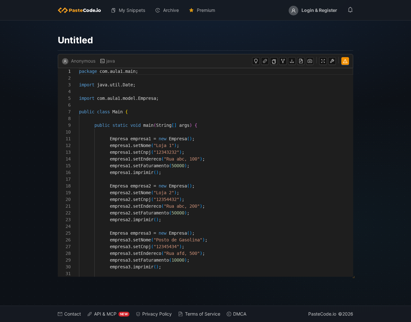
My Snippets (132, 10)
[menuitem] (82, 10)
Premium (206, 10)
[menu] (205, 10)
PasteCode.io (322, 314)
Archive (171, 10)
